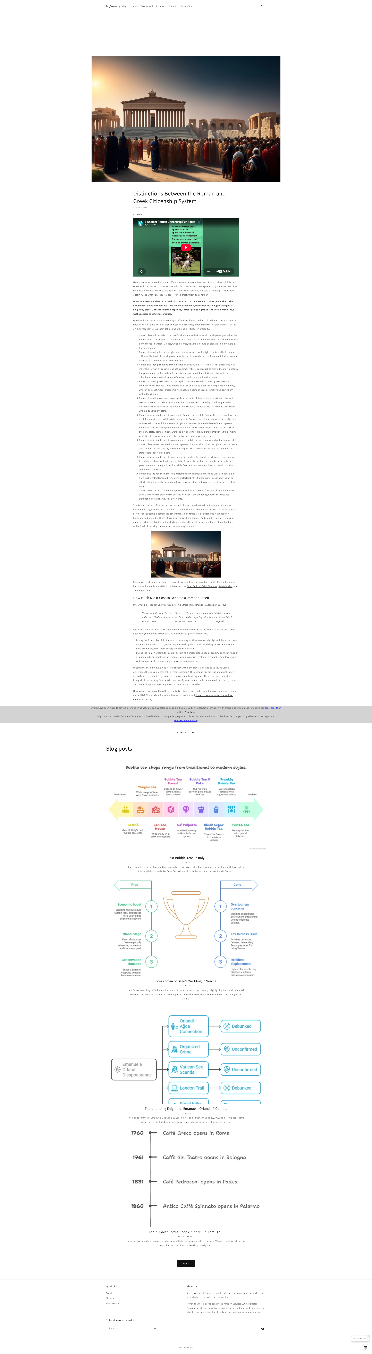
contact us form (273, 707)
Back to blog (187, 732)
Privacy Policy (112, 1303)
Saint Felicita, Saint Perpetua (202, 586)
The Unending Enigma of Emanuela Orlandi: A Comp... (186, 1108)
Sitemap (110, 1298)
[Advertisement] (186, 34)
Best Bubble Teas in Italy (186, 858)
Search (109, 1293)
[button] (263, 6)
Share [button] (139, 214)
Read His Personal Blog (186, 720)
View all (186, 1263)
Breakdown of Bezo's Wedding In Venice (186, 981)
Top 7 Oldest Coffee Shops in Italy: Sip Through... (186, 1232)
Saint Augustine (141, 590)
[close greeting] (368, 1336)
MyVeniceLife (188, 1347)
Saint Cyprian (226, 586)
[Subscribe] (155, 1328)
